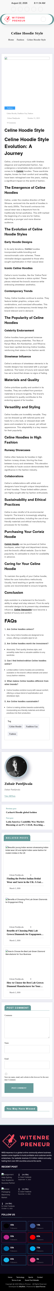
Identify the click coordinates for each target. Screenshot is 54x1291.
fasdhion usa (22, 113)
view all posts (9, 796)
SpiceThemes (40, 1286)
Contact (40, 1277)
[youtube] (40, 9)
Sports (30, 1277)
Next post (9, 818)
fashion (30, 113)
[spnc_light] (50, 19)
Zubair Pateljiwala (13, 118)
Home (10, 1277)
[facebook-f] (13, 9)
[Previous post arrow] (47, 811)
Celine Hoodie (12, 113)
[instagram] (34, 9)
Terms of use (16, 1280)
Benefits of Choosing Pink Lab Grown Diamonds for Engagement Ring (24, 932)
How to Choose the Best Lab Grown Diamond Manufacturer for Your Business (25, 984)
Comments (8, 1015)
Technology (20, 1277)
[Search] (43, 19)
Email (6, 1059)
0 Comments (11, 123)
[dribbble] (27, 9)
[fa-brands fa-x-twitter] (20, 9)
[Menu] (35, 19)
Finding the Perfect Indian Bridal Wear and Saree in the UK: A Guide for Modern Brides (25, 880)
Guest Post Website (32, 1280)
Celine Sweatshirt (23, 609)
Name (6, 1043)
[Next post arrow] (47, 823)
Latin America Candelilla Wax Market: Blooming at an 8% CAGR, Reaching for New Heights (25, 824)
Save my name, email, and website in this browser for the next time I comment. (26, 1078)
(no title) (25, 1174)
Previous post (11, 809)
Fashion (10, 108)
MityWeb (22, 1286)
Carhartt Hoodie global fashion (21, 812)
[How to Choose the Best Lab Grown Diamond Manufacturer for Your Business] (27, 952)
